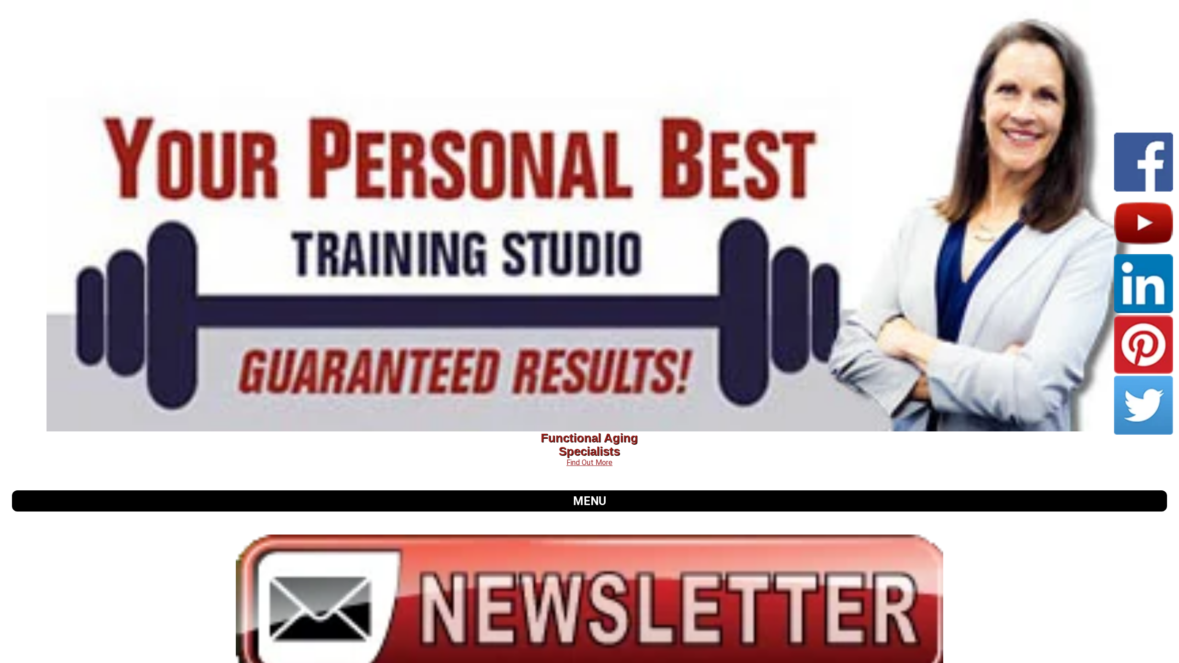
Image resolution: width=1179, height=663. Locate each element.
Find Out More (589, 462)
